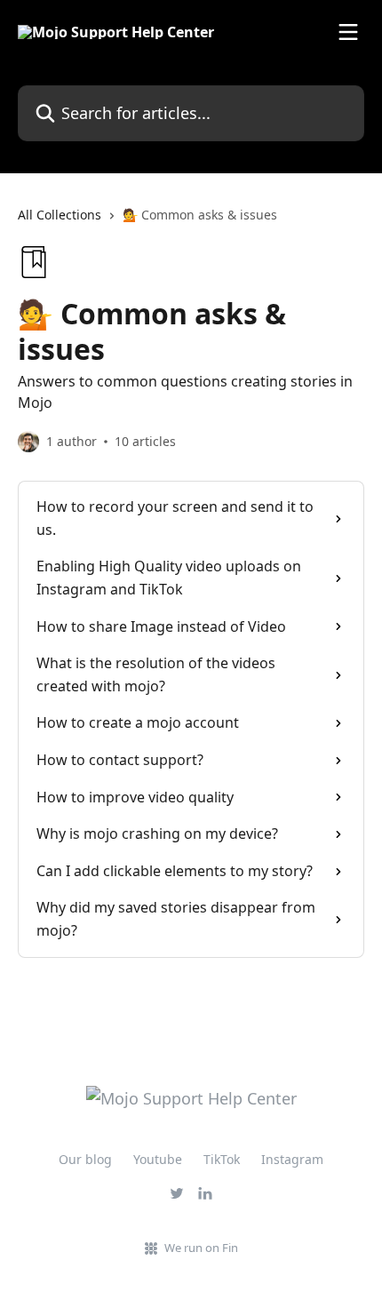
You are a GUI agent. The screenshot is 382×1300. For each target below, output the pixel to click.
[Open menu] (348, 32)
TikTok (221, 1159)
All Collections (59, 214)
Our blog (85, 1159)
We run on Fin (201, 1248)
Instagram (292, 1159)
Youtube (157, 1159)
